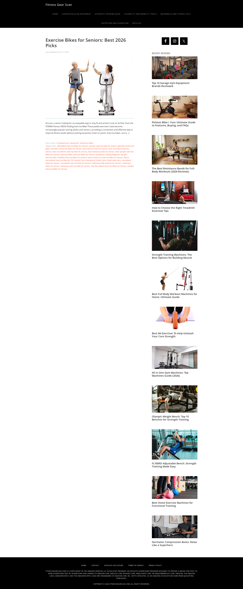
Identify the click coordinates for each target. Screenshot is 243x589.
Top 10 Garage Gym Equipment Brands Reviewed (170, 84)
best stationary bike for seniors (101, 151)
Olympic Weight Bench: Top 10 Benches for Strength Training (170, 418)
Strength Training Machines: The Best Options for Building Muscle (172, 256)
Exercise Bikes (67, 154)
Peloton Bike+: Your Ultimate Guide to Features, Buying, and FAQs (173, 124)
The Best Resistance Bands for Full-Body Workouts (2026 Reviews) (173, 170)
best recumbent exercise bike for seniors (70, 151)
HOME (86, 565)
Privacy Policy (155, 565)
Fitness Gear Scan (59, 5)
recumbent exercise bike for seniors (75, 163)
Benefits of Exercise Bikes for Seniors (66, 149)
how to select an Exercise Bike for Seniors (105, 157)
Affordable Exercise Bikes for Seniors (72, 146)
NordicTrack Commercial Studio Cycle (90, 160)
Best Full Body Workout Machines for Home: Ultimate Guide (174, 295)
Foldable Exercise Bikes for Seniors (72, 157)
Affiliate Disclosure (116, 565)
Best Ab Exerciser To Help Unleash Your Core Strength (173, 335)
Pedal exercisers (114, 160)
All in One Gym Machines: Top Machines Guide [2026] (170, 374)
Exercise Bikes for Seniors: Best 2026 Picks (86, 43)
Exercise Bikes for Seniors (84, 154)
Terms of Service (138, 565)
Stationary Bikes (86, 143)
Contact (97, 565)
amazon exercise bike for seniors (103, 146)
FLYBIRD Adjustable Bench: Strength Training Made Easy (174, 465)
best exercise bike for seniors (95, 149)
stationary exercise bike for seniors (75, 166)
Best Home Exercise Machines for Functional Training (172, 504)
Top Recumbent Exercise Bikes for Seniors (109, 166)
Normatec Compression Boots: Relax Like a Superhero (174, 543)
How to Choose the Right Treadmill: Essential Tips (173, 209)
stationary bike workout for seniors (106, 163)
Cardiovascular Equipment (67, 143)
